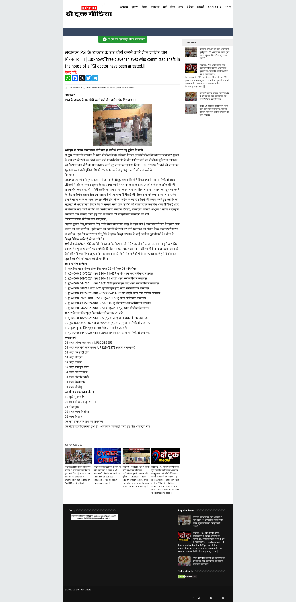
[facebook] (193, 598)
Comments (130, 87)
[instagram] (205, 596)
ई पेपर (190, 7)
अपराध (124, 7)
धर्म (164, 7)
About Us (214, 7)
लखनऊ (118, 87)
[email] (217, 596)
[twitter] (199, 598)
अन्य (180, 7)
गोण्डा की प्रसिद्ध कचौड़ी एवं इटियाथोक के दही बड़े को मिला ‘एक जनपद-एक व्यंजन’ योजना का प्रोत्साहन (214, 96)
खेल (172, 7)
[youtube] (211, 598)
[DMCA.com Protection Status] (187, 576)
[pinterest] (229, 596)
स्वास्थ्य (155, 7)
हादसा (135, 7)
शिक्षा (144, 7)
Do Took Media (83, 589)
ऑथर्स (200, 7)
